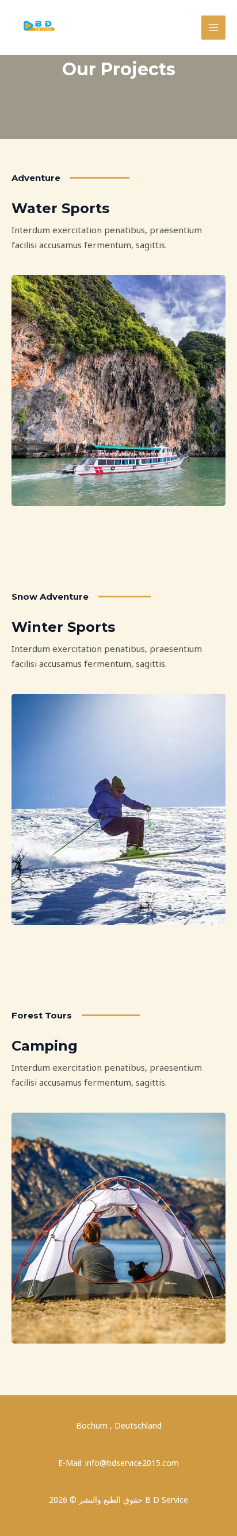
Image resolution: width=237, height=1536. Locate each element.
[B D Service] (40, 27)
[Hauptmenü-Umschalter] (213, 28)
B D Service (113, 15)
